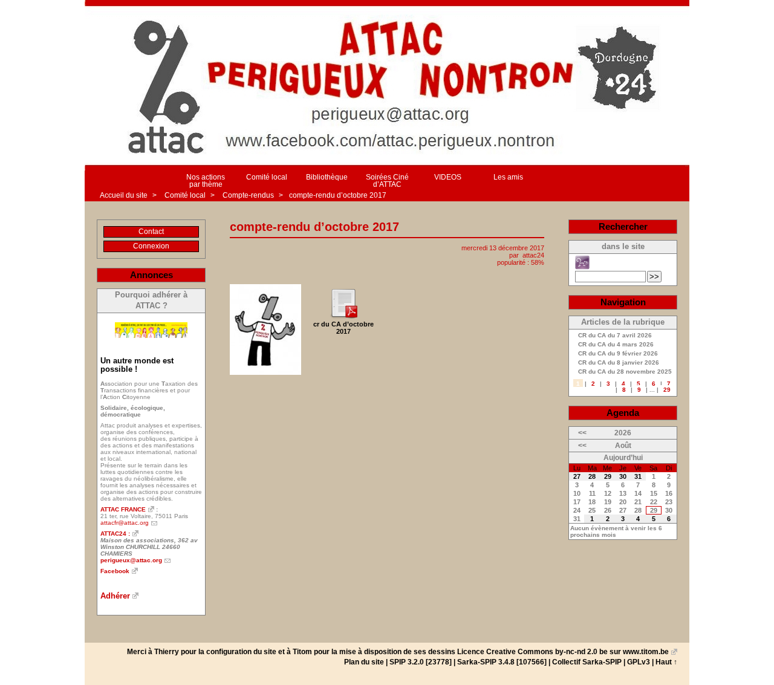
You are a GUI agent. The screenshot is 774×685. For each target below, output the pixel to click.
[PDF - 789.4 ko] (343, 316)
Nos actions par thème (205, 181)
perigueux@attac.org (131, 560)
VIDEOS (447, 177)
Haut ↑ (666, 662)
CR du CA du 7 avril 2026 (615, 336)
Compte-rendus (249, 195)
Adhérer (115, 595)
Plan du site (364, 662)
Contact (151, 231)
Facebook (114, 571)
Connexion (151, 246)
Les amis (508, 177)
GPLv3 (638, 662)
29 (667, 389)
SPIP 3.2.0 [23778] (420, 662)
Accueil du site (124, 195)
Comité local (266, 177)
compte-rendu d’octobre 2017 (337, 195)
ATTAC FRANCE (123, 509)
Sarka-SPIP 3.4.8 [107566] (502, 662)
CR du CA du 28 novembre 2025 (625, 372)
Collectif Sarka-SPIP (587, 662)
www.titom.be (646, 652)
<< (582, 433)
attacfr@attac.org (124, 522)
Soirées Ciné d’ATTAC (387, 181)
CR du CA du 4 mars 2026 (616, 345)
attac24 (533, 255)
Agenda (623, 412)
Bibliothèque (327, 177)
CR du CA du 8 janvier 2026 (618, 363)
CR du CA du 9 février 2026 (618, 354)
